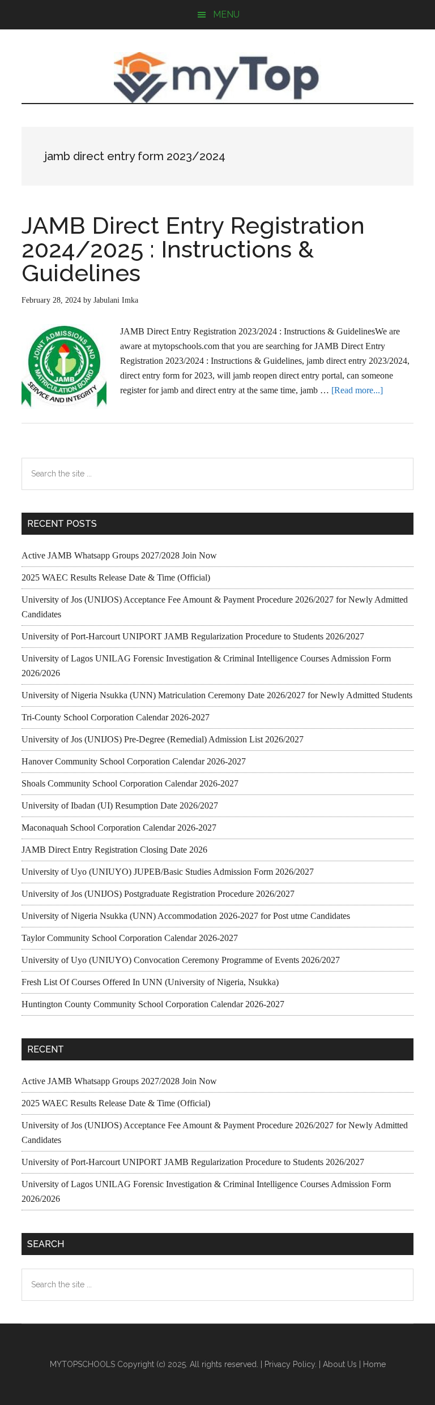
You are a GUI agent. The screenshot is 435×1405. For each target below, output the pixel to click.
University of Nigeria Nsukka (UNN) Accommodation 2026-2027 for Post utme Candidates (186, 916)
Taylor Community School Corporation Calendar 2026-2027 (130, 938)
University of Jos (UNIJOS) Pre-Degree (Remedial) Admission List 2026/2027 (163, 739)
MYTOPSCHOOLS (217, 77)
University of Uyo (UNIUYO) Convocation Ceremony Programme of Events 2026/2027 (181, 960)
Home (374, 1364)
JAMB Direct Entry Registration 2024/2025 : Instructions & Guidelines (193, 249)
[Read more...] (357, 390)
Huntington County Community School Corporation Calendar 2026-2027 (153, 1004)
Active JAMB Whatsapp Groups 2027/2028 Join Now (119, 555)
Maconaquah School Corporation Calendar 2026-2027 (119, 827)
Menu (226, 14)
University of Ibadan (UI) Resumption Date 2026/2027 (120, 805)
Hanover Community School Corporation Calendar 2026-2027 (134, 761)
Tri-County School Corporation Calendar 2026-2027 (116, 717)
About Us (340, 1364)
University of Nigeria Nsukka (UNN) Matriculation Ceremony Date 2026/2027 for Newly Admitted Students (217, 695)
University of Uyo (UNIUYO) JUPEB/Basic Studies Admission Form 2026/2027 (168, 871)
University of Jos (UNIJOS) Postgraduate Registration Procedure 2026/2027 (158, 894)
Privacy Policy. (291, 1364)
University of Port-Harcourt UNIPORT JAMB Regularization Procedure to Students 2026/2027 (193, 636)
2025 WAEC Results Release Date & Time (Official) (116, 577)
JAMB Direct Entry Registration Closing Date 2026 (114, 849)
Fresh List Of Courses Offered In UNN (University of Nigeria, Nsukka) (150, 982)
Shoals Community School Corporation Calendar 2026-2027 (130, 783)
